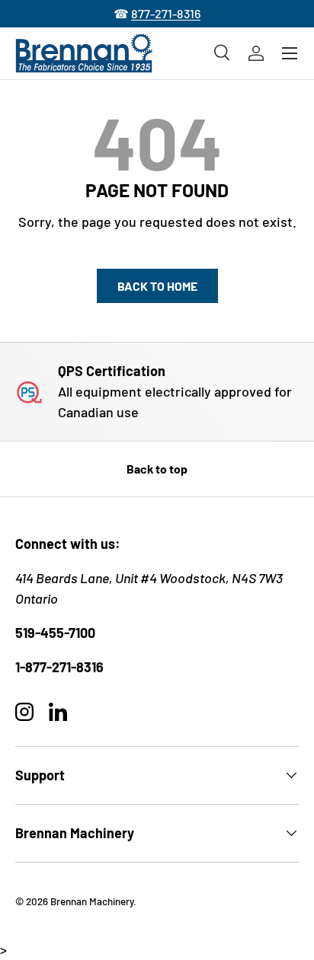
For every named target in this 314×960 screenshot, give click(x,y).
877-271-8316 (165, 13)
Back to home (157, 286)
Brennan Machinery (91, 901)
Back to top (157, 468)
